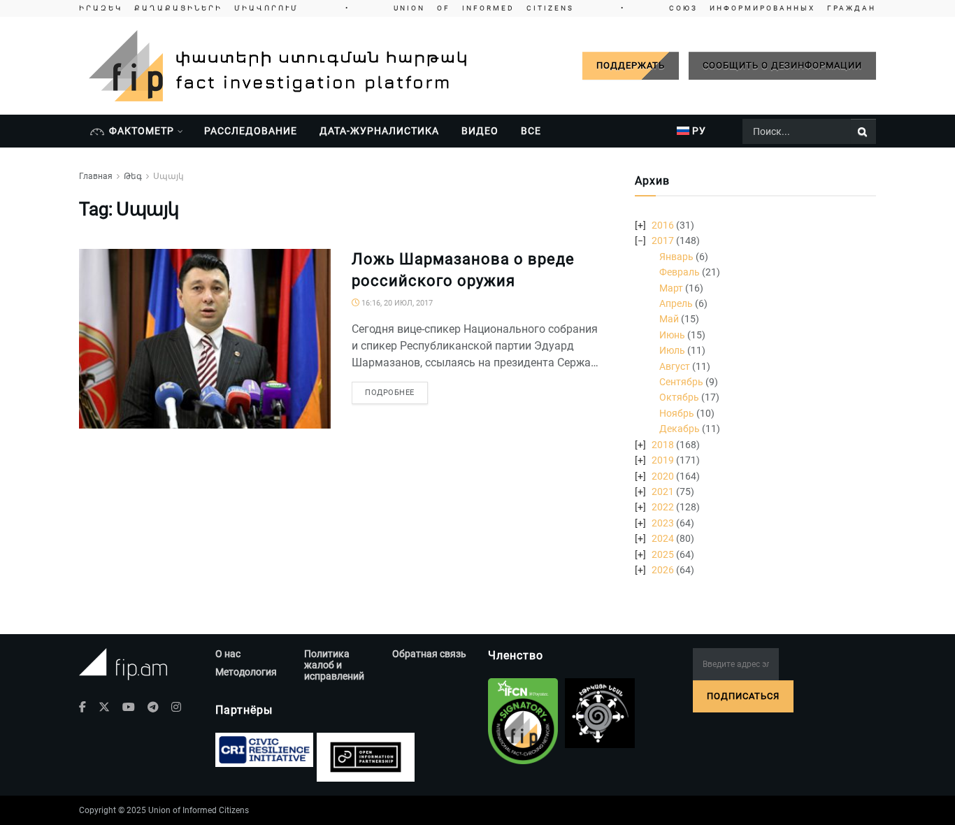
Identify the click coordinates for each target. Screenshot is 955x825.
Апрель (676, 303)
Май (669, 318)
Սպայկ (168, 176)
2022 (663, 506)
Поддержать (630, 65)
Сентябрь (681, 381)
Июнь (672, 334)
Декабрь (679, 428)
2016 (663, 225)
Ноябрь (676, 413)
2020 (663, 476)
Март (671, 288)
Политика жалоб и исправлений (334, 665)
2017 (663, 240)
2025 (663, 554)
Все (531, 130)
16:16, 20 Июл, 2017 (396, 303)
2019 (663, 460)
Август (674, 366)
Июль (672, 350)
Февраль (679, 272)
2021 (663, 491)
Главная (96, 176)
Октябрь (679, 397)
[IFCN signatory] (523, 721)
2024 (663, 538)
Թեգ (133, 176)
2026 (663, 569)
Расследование (250, 130)
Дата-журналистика (379, 130)
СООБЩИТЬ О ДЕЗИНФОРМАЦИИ (782, 65)
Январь (676, 256)
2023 (663, 523)
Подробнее (390, 392)
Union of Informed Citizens (198, 810)
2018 (663, 444)
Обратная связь (429, 653)
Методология (246, 671)
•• (477, 8)
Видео (479, 130)
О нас (227, 653)
